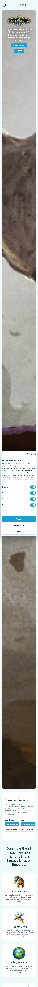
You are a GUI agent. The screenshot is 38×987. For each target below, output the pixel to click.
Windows (21, 45)
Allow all (19, 519)
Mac (21, 51)
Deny (19, 531)
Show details (27, 513)
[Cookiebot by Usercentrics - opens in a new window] (27, 453)
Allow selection (19, 525)
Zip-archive (11, 830)
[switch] (33, 493)
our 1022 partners (14, 463)
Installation (12, 824)
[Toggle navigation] (32, 5)
